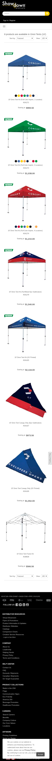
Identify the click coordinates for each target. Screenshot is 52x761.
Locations (6, 726)
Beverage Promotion (10, 702)
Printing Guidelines (10, 735)
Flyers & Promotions (10, 620)
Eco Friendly (7, 697)
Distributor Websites (10, 626)
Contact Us (7, 668)
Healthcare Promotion (11, 705)
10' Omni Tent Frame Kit (25, 554)
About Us (6, 647)
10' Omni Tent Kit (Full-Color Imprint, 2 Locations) (25, 165)
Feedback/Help (50, 458)
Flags (5, 691)
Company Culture (9, 720)
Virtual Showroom (9, 618)
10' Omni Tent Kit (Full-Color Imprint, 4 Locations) (25, 231)
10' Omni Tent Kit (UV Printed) (25, 357)
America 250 (7, 699)
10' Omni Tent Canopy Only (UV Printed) (25, 488)
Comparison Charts (10, 632)
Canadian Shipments (11, 676)
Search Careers (9, 715)
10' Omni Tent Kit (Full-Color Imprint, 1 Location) (25, 100)
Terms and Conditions (11, 658)
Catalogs (6, 629)
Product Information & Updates (14, 623)
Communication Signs (11, 694)
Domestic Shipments (10, 673)
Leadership (7, 650)
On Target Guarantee (11, 679)
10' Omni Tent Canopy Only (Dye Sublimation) (25, 423)
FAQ (4, 670)
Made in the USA (9, 688)
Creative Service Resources (13, 634)
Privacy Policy (8, 655)
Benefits (6, 717)
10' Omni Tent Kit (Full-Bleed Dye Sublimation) (25, 292)
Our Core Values (9, 723)
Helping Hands (8, 652)
